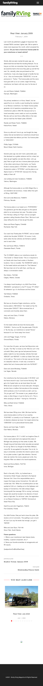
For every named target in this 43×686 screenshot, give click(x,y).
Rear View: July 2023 (21, 614)
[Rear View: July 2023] (21, 597)
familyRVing (10, 2)
